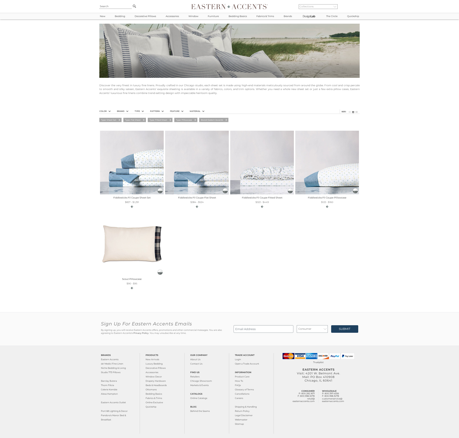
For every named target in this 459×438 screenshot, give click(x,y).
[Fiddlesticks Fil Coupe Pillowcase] (327, 193)
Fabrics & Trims (265, 16)
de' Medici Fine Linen (112, 363)
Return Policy (242, 411)
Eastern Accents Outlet (113, 402)
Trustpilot (318, 362)
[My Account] (356, 6)
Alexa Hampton (109, 393)
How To (239, 381)
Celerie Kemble (109, 389)
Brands (288, 16)
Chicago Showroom (201, 381)
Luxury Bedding (154, 363)
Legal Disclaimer (244, 415)
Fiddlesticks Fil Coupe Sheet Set (132, 197)
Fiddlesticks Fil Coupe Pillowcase (327, 197)
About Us (195, 359)
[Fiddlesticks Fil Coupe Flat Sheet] (197, 193)
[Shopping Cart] (359, 6)
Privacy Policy (141, 333)
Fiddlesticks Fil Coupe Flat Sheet (197, 197)
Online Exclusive (154, 402)
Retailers (195, 376)
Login (238, 359)
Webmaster (241, 419)
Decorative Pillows (145, 16)
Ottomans (151, 389)
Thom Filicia (107, 385)
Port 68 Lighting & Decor (114, 411)
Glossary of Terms (244, 389)
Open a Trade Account (247, 363)
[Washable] (160, 192)
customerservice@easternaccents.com (333, 400)
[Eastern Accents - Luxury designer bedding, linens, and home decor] (229, 6)
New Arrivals (152, 359)
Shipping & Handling (246, 406)
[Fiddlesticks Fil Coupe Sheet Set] (132, 193)
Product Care (242, 376)
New (102, 16)
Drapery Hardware (156, 381)
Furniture (213, 16)
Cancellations (242, 393)
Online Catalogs (198, 398)
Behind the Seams (200, 411)
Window (193, 16)
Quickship (353, 16)
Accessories (172, 16)
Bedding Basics (238, 16)
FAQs (238, 385)
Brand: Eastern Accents (212, 120)
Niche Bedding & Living (113, 368)
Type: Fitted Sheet (158, 120)
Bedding (120, 16)
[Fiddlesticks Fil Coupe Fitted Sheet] (262, 193)
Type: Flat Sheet (133, 120)
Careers (239, 398)
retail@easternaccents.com (304, 400)
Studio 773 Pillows (110, 372)
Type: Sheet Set (108, 120)
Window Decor (154, 376)
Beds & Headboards (156, 385)
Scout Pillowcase (132, 279)
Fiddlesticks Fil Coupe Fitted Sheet (262, 197)
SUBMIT (344, 329)
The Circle (332, 16)
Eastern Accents (110, 359)
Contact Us (196, 363)
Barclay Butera (109, 381)
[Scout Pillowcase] (132, 274)
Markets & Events (199, 385)
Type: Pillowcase (184, 120)
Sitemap (239, 424)
